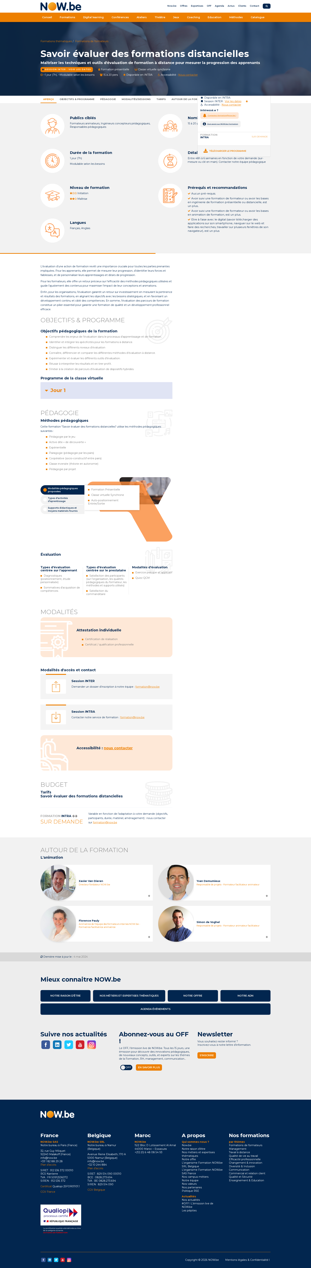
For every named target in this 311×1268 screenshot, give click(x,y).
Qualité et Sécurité (241, 1176)
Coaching (193, 17)
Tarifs (161, 99)
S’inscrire (207, 1055)
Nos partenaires (192, 1187)
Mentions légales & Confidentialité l (247, 1259)
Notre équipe (190, 1180)
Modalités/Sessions (136, 99)
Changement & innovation (245, 1162)
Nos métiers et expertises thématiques (129, 995)
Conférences (120, 17)
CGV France (47, 1191)
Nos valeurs (189, 1183)
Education (214, 17)
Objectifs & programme (77, 99)
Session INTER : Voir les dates (67, 69)
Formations (67, 17)
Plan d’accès (48, 1164)
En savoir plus (149, 1067)
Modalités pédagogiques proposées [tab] (63, 490)
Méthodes (236, 17)
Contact (254, 6)
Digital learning (93, 17)
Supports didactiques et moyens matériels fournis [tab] (63, 509)
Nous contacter (188, 74)
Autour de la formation (190, 99)
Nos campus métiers (195, 1176)
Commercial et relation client (247, 1173)
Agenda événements (155, 1009)
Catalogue (257, 17)
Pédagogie (108, 99)
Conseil (47, 17)
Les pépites (189, 1210)
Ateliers (142, 17)
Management (237, 1148)
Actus (231, 6)
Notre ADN (245, 995)
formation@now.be (147, 686)
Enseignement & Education (246, 1180)
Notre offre (192, 995)
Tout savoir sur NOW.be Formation (222, 124)
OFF (209, 6)
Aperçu (48, 99)
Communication (239, 1169)
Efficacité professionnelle (245, 1159)
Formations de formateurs (91, 41)
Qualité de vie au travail (243, 1155)
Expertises (197, 6)
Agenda (219, 6)
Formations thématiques (56, 41)
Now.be (171, 6)
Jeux (176, 17)
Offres (183, 6)
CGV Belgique (96, 1189)
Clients (242, 6)
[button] (106, 390)
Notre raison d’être (65, 995)
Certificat (46, 1186)
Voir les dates (233, 101)
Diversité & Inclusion (242, 1166)
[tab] (106, 390)
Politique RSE (190, 1190)
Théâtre (160, 17)
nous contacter (118, 748)
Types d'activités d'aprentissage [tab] (58, 500)
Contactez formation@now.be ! (221, 115)
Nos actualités (191, 1199)
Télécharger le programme (227, 151)
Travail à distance (239, 1152)
